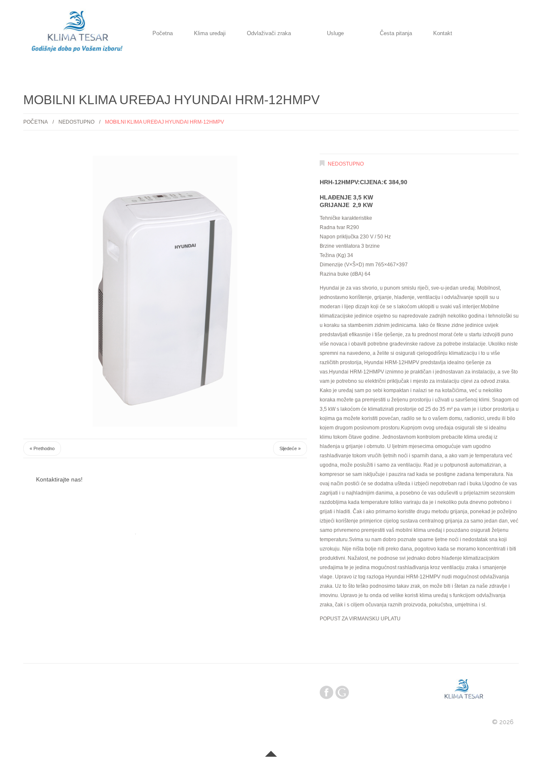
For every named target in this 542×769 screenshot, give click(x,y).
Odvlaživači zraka (269, 33)
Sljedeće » (290, 448)
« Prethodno (42, 448)
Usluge (335, 33)
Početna (162, 33)
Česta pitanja (396, 33)
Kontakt (442, 33)
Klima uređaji (210, 33)
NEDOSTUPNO (76, 122)
